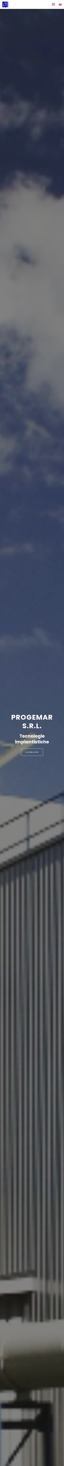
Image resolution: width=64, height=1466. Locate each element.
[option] (32, 733)
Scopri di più (32, 752)
